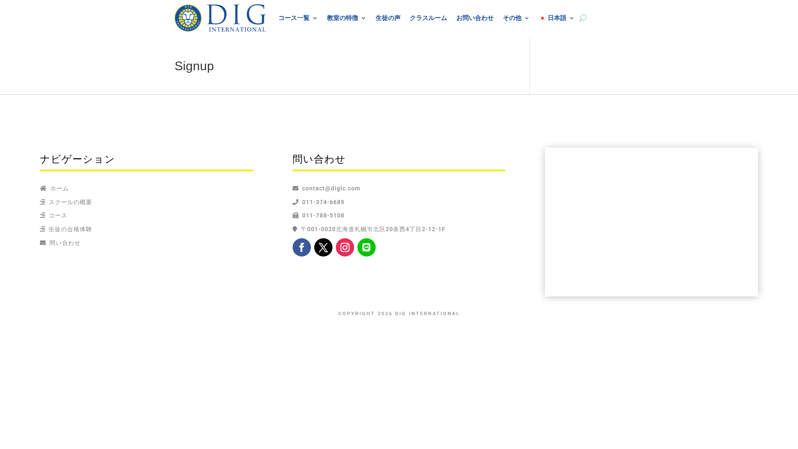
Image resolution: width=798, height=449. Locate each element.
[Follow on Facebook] (302, 247)
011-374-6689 (322, 202)
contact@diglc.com (331, 188)
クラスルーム (428, 17)
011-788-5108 (322, 215)
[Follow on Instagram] (345, 247)
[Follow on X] (323, 247)
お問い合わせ (475, 17)
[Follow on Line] (366, 247)
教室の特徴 (342, 17)
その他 (512, 17)
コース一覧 (294, 17)
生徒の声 (388, 17)
